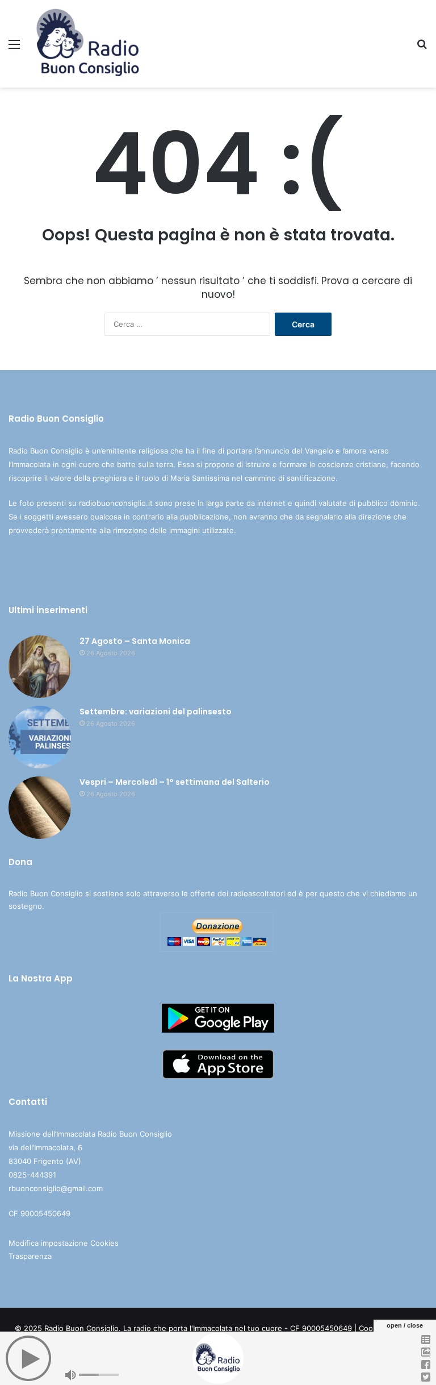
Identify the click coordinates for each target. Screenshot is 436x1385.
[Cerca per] (421, 48)
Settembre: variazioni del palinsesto (155, 711)
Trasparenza (30, 1256)
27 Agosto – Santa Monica (134, 641)
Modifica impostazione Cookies (64, 1242)
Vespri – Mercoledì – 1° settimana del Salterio (174, 782)
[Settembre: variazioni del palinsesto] (40, 737)
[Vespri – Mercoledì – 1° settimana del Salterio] (40, 807)
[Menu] (14, 48)
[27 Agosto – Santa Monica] (40, 666)
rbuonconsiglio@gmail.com (56, 1188)
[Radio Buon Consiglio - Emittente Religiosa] (88, 44)
